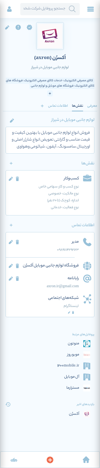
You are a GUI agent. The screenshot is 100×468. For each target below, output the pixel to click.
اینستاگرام (71, 306)
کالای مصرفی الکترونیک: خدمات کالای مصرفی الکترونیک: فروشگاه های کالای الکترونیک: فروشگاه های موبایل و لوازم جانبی (50, 83)
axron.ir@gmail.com (63, 286)
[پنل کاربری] (9, 9)
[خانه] (86, 459)
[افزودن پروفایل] (50, 459)
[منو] (90, 9)
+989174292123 (68, 250)
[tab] (92, 105)
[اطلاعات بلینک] (14, 459)
